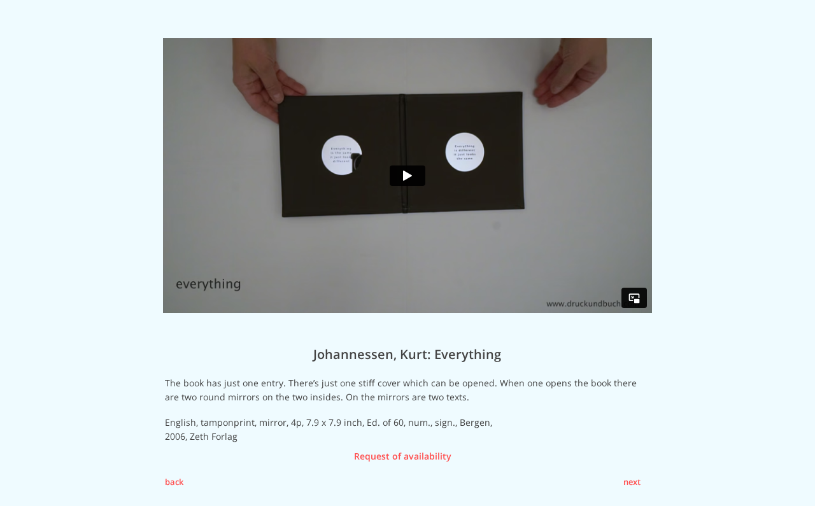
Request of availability (402, 456)
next (632, 482)
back (174, 482)
